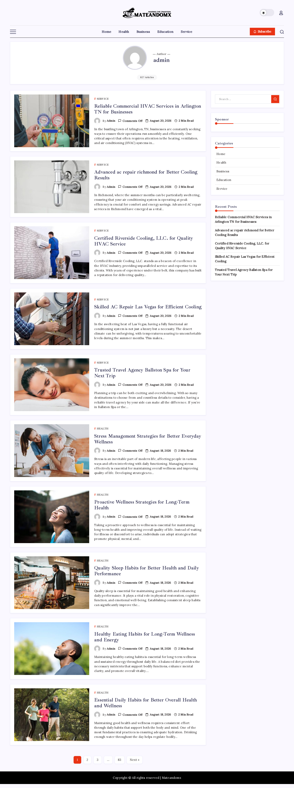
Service (221, 189)
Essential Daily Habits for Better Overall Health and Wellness (145, 703)
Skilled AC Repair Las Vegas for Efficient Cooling (148, 307)
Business (222, 171)
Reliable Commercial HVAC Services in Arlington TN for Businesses (147, 109)
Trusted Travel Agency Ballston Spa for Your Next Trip (142, 373)
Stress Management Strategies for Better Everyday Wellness (147, 439)
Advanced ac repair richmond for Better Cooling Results (145, 175)
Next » (134, 760)
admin (111, 120)
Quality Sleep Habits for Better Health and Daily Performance (146, 571)
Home (220, 154)
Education (223, 180)
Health (221, 162)
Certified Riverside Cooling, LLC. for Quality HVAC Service (143, 241)
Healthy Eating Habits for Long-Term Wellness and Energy (144, 637)
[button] (267, 12)
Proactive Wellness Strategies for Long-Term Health (141, 505)
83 (119, 760)
